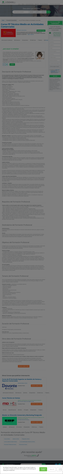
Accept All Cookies (43, 469)
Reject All (52, 469)
